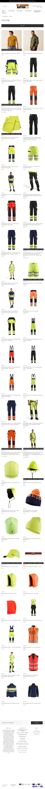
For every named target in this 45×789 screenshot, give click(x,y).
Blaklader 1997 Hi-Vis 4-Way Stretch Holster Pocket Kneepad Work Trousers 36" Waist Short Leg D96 (11, 453)
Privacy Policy (36, 733)
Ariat (2, 51)
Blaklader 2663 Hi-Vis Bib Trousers (11, 647)
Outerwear (28, 10)
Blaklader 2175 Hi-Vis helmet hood (10, 620)
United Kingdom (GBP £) (13, 785)
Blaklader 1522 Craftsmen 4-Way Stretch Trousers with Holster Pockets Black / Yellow (32, 138)
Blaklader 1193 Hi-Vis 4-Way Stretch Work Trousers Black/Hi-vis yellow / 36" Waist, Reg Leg (11, 109)
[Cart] (41, 7)
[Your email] (26, 722)
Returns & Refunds (36, 731)
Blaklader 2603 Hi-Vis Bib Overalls (33, 620)
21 (28, 710)
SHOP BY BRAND (4, 11)
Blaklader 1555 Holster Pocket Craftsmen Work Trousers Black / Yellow (32, 195)
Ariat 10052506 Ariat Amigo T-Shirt (10, 53)
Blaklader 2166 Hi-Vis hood (30, 593)
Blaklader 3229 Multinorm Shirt (10, 703)
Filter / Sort (22, 25)
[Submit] (3, 6)
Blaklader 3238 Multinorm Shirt (32, 703)
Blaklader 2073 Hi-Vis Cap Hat (9, 566)
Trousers (19, 10)
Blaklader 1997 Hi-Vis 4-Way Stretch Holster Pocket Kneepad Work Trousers (33, 424)
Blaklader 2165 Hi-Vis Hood (8, 593)
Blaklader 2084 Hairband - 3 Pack (32, 566)
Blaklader (3, 78)
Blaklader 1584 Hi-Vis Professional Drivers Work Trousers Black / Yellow (33, 224)
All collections (5, 16)
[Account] (38, 7)
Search (5, 6)
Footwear (11, 10)
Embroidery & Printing (36, 732)
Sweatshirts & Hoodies (37, 11)
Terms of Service (36, 734)
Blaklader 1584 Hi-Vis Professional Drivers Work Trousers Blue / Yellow (11, 254)
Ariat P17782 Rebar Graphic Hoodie (32, 53)
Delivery (36, 730)
